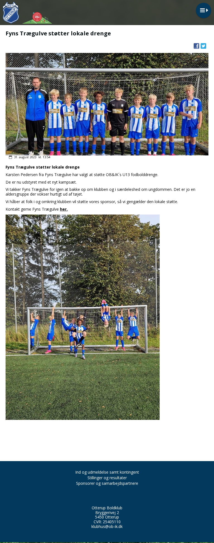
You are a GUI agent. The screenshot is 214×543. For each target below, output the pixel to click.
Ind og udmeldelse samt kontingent (107, 472)
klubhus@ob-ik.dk (107, 526)
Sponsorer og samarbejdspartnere (107, 483)
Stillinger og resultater (107, 477)
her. (64, 209)
